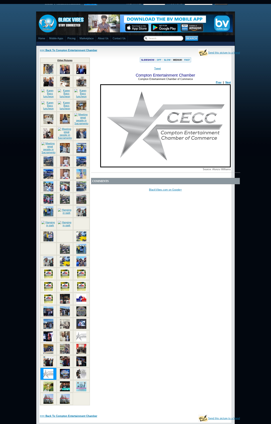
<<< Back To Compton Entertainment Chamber (68, 50)
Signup (49, 3)
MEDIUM (177, 60)
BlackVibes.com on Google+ (165, 189)
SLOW (167, 60)
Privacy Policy (161, 422)
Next (228, 82)
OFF (159, 60)
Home (41, 38)
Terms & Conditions (183, 422)
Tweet (157, 68)
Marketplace (87, 38)
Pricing (71, 38)
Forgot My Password (68, 3)
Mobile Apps (56, 38)
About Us (103, 38)
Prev (218, 82)
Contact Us (119, 38)
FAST (187, 60)
